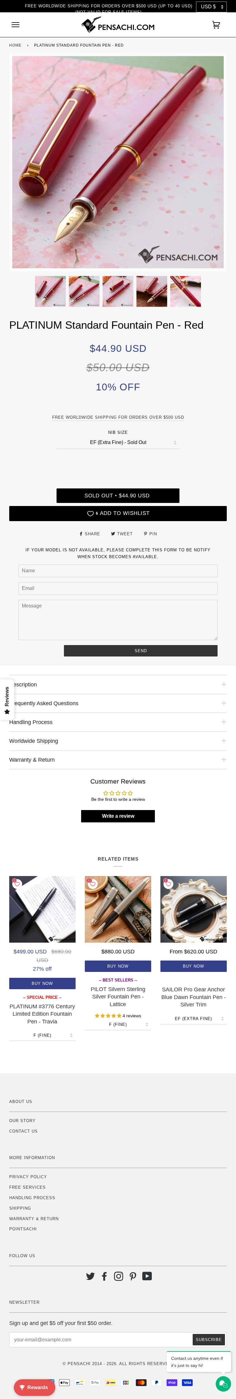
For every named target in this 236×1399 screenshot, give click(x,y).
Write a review (118, 816)
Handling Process (32, 1197)
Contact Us (23, 1131)
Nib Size (118, 432)
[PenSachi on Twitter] (90, 1278)
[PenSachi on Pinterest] (133, 1278)
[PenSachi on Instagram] (119, 1278)
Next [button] (215, 162)
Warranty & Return (34, 1218)
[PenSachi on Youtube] (147, 1278)
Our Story (22, 1120)
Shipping (20, 1208)
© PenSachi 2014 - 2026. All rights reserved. (118, 1363)
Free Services (27, 1187)
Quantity (118, 462)
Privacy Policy (28, 1177)
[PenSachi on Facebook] (104, 1278)
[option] (118, 162)
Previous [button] (19, 162)
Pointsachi (23, 1229)
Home (15, 45)
